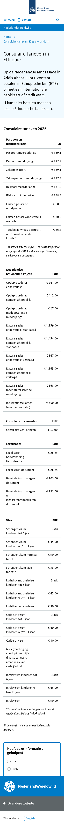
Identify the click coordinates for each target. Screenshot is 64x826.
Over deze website (21, 803)
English (30, 818)
